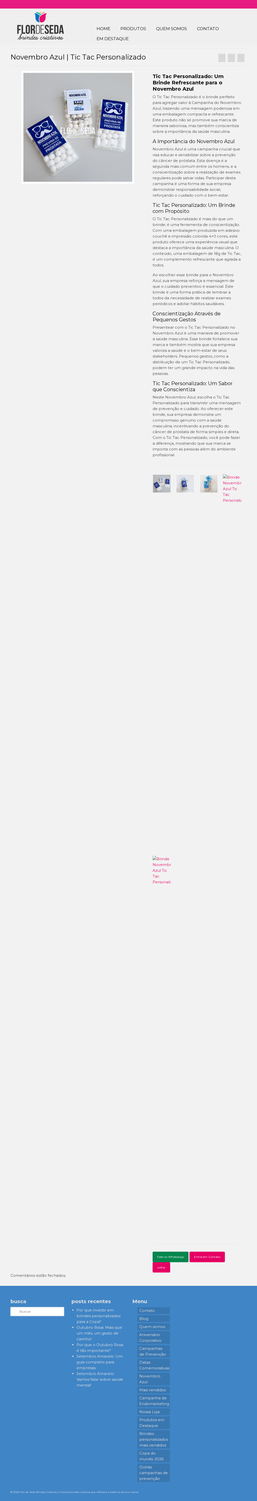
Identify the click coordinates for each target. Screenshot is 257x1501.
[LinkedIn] (237, 4)
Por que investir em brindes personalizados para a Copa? (98, 1316)
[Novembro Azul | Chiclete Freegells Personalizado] (240, 58)
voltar (161, 1267)
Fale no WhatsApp (170, 1257)
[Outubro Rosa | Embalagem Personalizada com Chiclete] (221, 58)
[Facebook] (223, 4)
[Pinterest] (230, 4)
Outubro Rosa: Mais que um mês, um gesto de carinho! (99, 1333)
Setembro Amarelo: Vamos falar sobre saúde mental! (100, 1379)
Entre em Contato (207, 1257)
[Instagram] (216, 4)
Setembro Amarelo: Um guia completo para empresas (100, 1362)
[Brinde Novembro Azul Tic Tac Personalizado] (77, 127)
